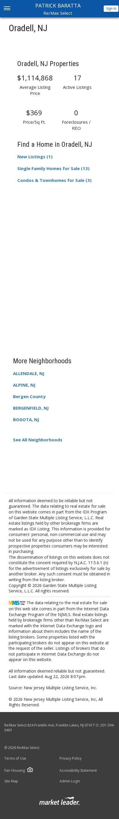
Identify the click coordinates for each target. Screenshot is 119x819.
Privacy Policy (70, 758)
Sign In (111, 8)
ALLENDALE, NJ (28, 373)
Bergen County (29, 396)
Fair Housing (14, 770)
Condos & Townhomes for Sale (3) (54, 180)
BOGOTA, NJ (26, 419)
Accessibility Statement (78, 770)
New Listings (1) (35, 156)
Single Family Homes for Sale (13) (53, 168)
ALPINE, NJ (24, 385)
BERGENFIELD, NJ (31, 408)
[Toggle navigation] (7, 8)
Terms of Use (15, 758)
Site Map (11, 781)
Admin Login (70, 781)
